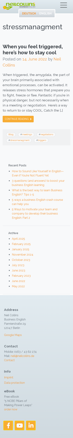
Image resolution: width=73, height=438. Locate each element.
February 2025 (21, 244)
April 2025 (18, 238)
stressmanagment (19, 140)
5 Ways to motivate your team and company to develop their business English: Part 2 (35, 213)
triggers (42, 140)
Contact (9, 360)
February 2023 (21, 275)
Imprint (8, 377)
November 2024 (22, 254)
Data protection (14, 382)
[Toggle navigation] (63, 5)
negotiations (46, 134)
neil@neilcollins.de (22, 356)
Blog (11, 134)
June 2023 (18, 270)
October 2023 (21, 260)
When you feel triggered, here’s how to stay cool (33, 50)
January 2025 (20, 249)
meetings (27, 134)
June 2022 (18, 281)
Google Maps (13, 335)
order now (10, 409)
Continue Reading (17, 119)
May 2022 (18, 286)
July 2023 (18, 265)
